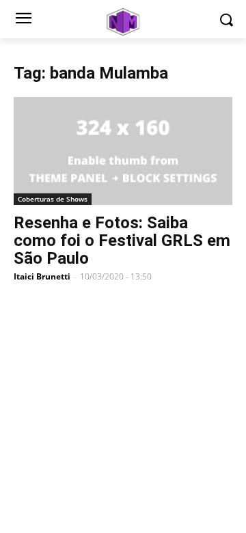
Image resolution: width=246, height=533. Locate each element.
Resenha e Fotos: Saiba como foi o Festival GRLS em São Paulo (122, 240)
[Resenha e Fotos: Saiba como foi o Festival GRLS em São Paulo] (123, 151)
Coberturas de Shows (52, 199)
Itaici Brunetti (42, 276)
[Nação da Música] (123, 22)
